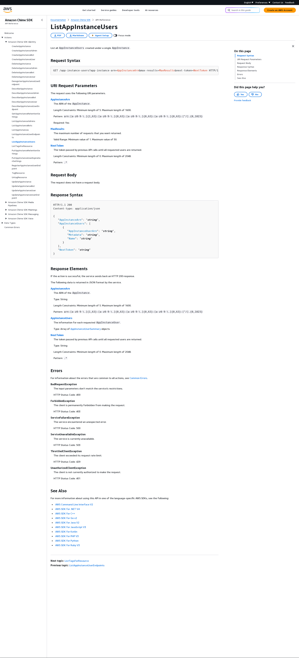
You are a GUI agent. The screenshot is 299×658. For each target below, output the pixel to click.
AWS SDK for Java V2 (67, 522)
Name (72, 238)
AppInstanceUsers (71, 223)
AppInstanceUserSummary (85, 328)
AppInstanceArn (60, 99)
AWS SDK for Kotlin (66, 531)
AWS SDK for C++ (65, 513)
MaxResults (57, 128)
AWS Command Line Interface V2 (74, 504)
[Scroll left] (80, 10)
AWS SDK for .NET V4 (67, 509)
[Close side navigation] (42, 19)
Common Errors (138, 378)
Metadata (75, 234)
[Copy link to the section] (48, 60)
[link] (102, 19)
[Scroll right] (161, 10)
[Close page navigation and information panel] (293, 46)
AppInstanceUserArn (83, 231)
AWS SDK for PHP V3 (67, 536)
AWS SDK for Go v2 (66, 518)
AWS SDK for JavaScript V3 (70, 527)
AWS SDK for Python (66, 540)
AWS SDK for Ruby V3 (67, 545)
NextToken (57, 145)
